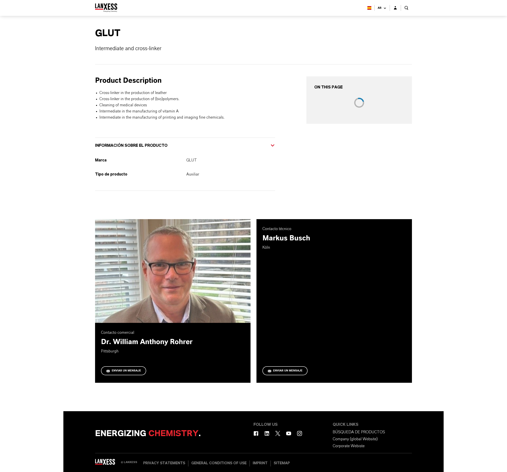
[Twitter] (277, 433)
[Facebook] (256, 433)
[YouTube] (288, 433)
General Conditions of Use (219, 463)
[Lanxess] (108, 463)
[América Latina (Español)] (369, 8)
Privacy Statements (164, 463)
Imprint (260, 463)
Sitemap (282, 463)
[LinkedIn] (266, 433)
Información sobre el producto (131, 146)
